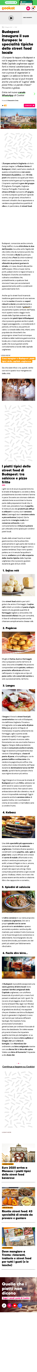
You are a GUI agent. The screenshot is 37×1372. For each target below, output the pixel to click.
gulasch (26, 307)
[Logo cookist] (8, 8)
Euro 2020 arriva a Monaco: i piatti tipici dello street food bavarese (16, 1173)
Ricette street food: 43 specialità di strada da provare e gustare (17, 1215)
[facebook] (20, 1305)
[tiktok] (4, 1305)
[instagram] (9, 1305)
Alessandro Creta (12, 100)
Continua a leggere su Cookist (18, 1066)
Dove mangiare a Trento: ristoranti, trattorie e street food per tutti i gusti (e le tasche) (16, 1258)
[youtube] (15, 1305)
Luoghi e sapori (6, 1132)
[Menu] (28, 8)
